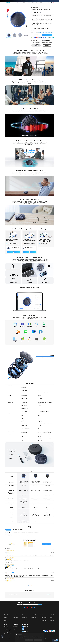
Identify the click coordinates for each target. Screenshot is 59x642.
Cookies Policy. (49, 638)
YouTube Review (24, 617)
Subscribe (39, 604)
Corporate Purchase (43, 620)
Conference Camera (6, 614)
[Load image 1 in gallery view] (8, 35)
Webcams (5, 617)
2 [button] (28, 585)
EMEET (11, 638)
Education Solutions (15, 617)
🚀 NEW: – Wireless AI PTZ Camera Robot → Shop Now (30, 0)
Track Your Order (52, 614)
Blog (23, 614)
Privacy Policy (39, 637)
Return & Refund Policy (7, 630)
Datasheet (46, 45)
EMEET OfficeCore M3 (10, 550)
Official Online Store (15, 626)
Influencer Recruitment (43, 617)
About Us (42, 614)
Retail (14, 629)
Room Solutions (15, 614)
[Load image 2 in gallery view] (14, 35)
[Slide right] (30, 35)
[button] (25, 542)
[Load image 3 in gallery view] (20, 35)
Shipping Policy (6, 626)
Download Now (49, 594)
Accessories (5, 620)
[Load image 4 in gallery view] (25, 35)
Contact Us (51, 617)
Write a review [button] (46, 544)
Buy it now (17, 251)
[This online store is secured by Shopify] (32, 37)
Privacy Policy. (46, 638)
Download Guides (52, 620)
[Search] (48, 2)
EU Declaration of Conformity (8, 633)
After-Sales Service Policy (7, 629)
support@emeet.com (34, 614)
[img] (9, 559)
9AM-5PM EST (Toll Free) (35, 617)
